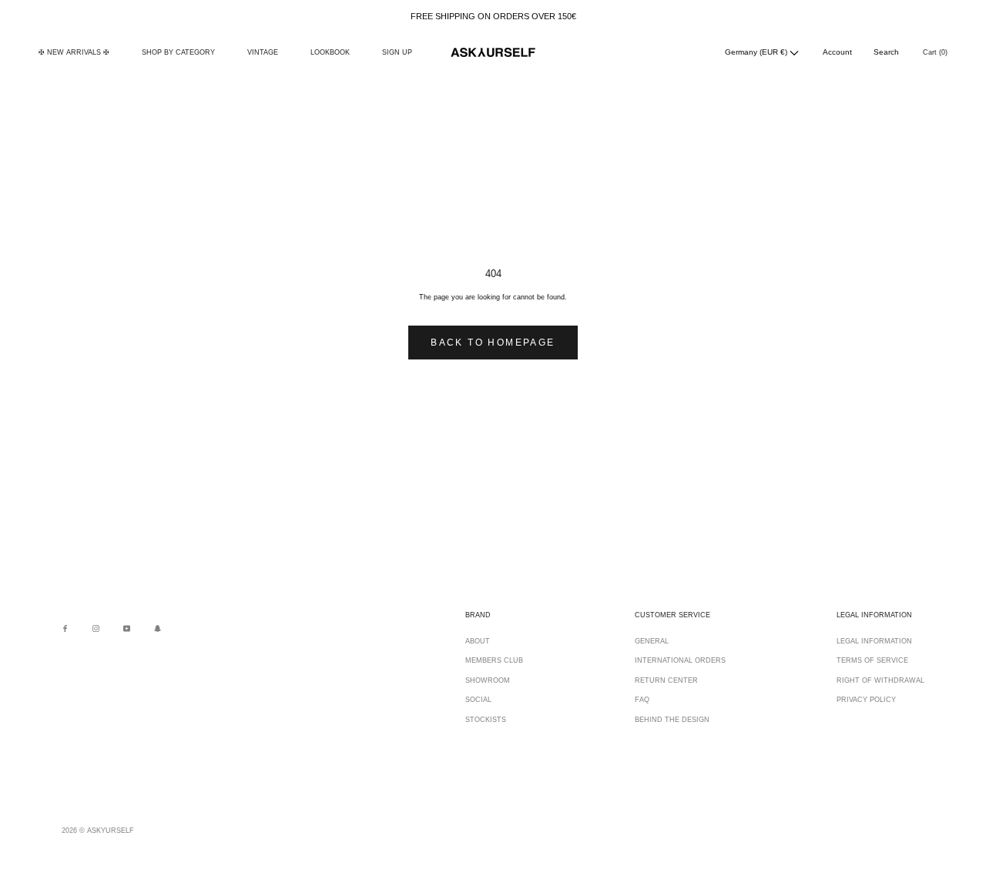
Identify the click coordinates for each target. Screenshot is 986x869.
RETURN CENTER (666, 680)
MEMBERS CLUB (494, 660)
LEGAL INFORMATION (874, 641)
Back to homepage (493, 342)
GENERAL (652, 641)
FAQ (642, 700)
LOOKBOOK (330, 52)
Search (886, 52)
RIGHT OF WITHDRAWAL (880, 680)
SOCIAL (478, 700)
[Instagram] (95, 628)
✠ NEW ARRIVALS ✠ (74, 52)
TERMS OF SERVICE (872, 660)
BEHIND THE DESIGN (672, 720)
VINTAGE (262, 52)
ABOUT (477, 641)
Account (837, 52)
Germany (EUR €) (757, 52)
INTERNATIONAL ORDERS (680, 660)
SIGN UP (397, 52)
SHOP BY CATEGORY (178, 52)
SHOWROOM (487, 680)
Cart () (935, 52)
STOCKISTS (485, 720)
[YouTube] (126, 628)
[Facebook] (65, 628)
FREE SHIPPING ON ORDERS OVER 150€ (493, 16)
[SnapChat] (157, 628)
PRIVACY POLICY (866, 700)
